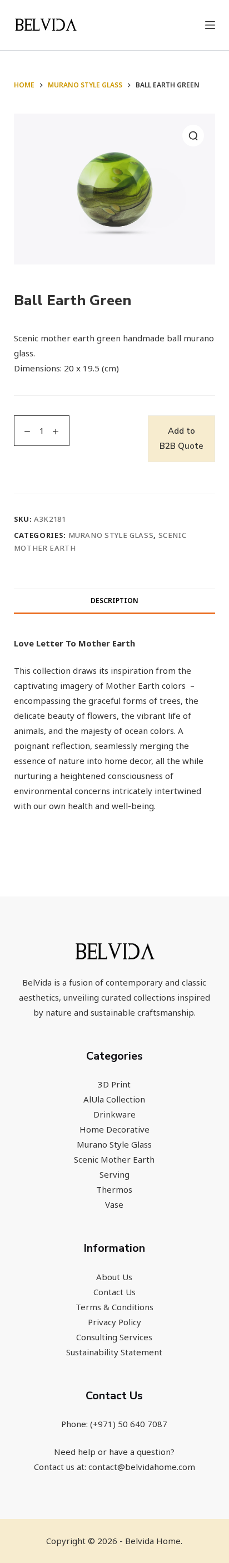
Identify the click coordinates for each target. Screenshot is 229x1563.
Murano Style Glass (111, 535)
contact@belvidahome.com (141, 1466)
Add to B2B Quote (181, 438)
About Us (114, 1276)
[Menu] (210, 25)
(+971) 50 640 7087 (128, 1423)
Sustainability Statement (114, 1352)
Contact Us (114, 1291)
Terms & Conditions (114, 1306)
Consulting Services (114, 1336)
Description (114, 600)
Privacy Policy (114, 1321)
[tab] (115, 601)
